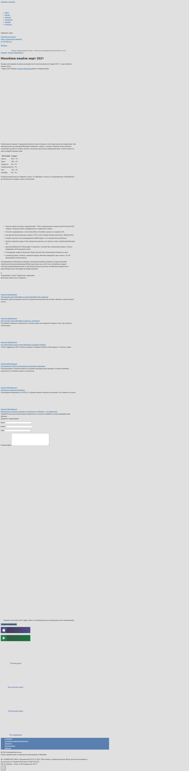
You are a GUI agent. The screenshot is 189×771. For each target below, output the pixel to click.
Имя (3, 423)
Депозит (8, 17)
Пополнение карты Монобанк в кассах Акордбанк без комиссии (24, 297)
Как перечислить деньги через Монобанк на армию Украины (23, 345)
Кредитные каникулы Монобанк (13, 390)
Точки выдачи (10, 746)
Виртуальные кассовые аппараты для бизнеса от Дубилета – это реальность (29, 412)
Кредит (7, 15)
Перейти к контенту (8, 2)
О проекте (8, 739)
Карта (7, 13)
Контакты (8, 24)
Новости (8, 748)
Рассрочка (8, 20)
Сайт (2, 430)
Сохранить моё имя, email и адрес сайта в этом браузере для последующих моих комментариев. (38, 620)
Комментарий (6, 445)
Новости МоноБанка (24, 69)
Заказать (4, 45)
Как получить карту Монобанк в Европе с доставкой (20, 321)
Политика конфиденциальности (16, 741)
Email (3, 426)
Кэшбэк (8, 22)
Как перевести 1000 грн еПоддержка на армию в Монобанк (23, 366)
